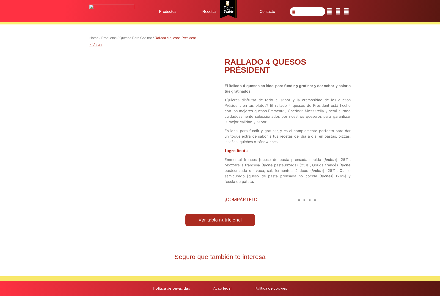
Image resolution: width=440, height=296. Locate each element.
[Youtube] (346, 11)
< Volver (95, 45)
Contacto (267, 11)
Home (94, 38)
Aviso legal (222, 288)
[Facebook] (329, 11)
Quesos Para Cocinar (135, 38)
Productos (167, 11)
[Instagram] (338, 11)
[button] (299, 200)
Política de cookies (270, 288)
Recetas (209, 11)
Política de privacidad (171, 288)
